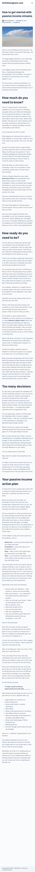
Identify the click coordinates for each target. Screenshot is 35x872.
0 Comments (16, 22)
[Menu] (32, 3)
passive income (6, 22)
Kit (6, 465)
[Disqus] (17, 794)
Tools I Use (22, 467)
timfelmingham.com (12, 3)
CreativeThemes (7, 870)
